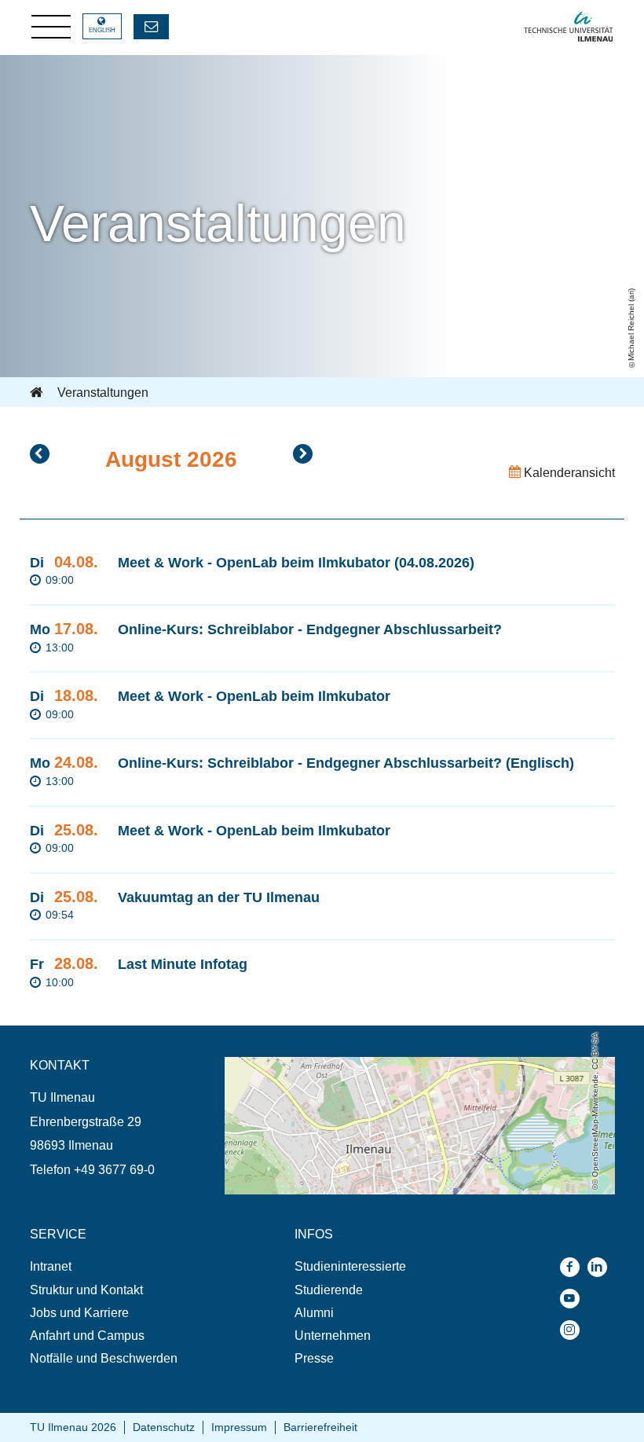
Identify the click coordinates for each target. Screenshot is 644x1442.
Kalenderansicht (568, 472)
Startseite (38, 393)
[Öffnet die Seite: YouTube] (573, 1298)
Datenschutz (164, 1427)
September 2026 (303, 454)
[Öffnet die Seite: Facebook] (573, 1267)
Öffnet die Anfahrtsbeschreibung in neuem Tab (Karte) (373, 1064)
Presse (314, 1358)
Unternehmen (333, 1335)
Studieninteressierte (350, 1266)
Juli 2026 (39, 454)
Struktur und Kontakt (86, 1290)
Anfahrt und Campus (87, 1335)
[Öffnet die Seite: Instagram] (573, 1330)
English (102, 30)
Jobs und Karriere (79, 1312)
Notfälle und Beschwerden (103, 1358)
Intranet (50, 1266)
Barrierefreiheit (320, 1427)
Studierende (329, 1290)
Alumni (314, 1312)
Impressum (239, 1427)
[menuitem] (127, 1266)
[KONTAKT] (151, 26)
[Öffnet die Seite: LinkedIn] (601, 1267)
